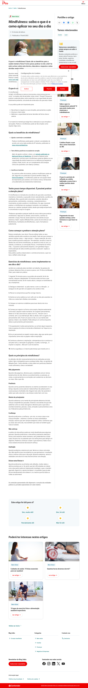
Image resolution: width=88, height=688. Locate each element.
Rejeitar (49, 89)
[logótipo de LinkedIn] (54, 664)
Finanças (39, 647)
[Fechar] (68, 71)
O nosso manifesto (16, 638)
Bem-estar (40, 638)
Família (39, 643)
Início (10, 8)
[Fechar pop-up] (84, 657)
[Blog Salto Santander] (5, 3)
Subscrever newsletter (68, 67)
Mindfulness (22, 8)
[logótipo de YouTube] (63, 664)
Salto (14, 8)
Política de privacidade (15, 679)
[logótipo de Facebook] (44, 664)
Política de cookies (32, 679)
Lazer (66, 35)
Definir (26, 89)
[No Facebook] (64, 23)
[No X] (77, 23)
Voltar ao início (14, 626)
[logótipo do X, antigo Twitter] (58, 664)
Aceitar (62, 89)
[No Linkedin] (68, 23)
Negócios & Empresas (43, 651)
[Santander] (14, 685)
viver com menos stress (16, 80)
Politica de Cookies (57, 83)
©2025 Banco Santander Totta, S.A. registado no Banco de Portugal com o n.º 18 (60, 685)
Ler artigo (64, 117)
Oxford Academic (17, 178)
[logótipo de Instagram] (49, 664)
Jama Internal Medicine (19, 145)
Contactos (67, 638)
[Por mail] (59, 23)
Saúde (60, 35)
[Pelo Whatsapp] (73, 23)
